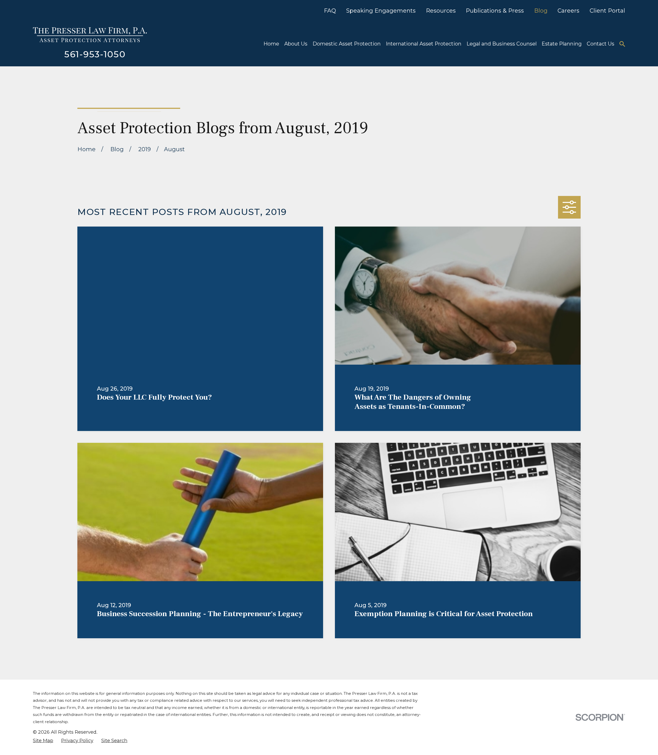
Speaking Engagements (381, 10)
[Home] (90, 34)
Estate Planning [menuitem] (562, 44)
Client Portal (607, 10)
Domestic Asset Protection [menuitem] (347, 44)
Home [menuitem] (271, 44)
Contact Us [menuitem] (600, 44)
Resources (441, 10)
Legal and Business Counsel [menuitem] (502, 44)
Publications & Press (495, 10)
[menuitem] (43, 740)
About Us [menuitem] (295, 44)
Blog (540, 10)
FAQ (330, 10)
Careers (568, 10)
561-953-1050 (94, 54)
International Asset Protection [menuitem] (423, 44)
